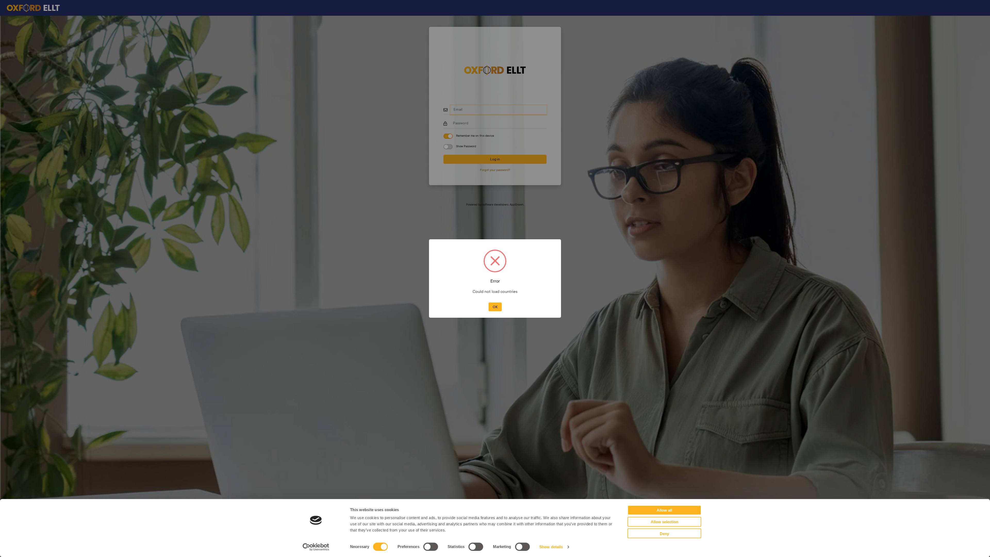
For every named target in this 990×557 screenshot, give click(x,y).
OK (495, 307)
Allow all (664, 510)
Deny (664, 533)
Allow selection (664, 522)
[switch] (430, 547)
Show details (551, 547)
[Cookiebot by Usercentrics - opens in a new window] (316, 547)
